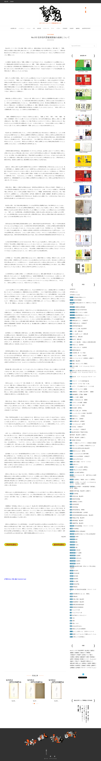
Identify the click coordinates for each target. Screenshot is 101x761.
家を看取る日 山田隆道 (77, 421)
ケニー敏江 (89, 654)
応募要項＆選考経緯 (77, 307)
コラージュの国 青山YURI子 (78, 328)
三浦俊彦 (83, 665)
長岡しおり (78, 663)
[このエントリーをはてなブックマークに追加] (83, 674)
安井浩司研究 (74, 504)
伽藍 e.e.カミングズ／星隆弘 (78, 363)
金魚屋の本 (72, 289)
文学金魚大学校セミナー (78, 297)
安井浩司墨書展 (50, 34)
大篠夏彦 (76, 652)
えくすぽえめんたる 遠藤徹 (78, 400)
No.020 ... (14, 701)
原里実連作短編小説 (76, 326)
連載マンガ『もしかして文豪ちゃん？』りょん (83, 634)
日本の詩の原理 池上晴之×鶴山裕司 (80, 448)
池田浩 (92, 650)
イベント (28, 28)
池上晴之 (87, 650)
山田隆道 (72, 667)
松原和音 (78, 665)
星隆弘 (93, 663)
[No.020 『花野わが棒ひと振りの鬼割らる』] (14, 689)
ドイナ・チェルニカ (90, 659)
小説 (34, 28)
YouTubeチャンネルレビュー (78, 615)
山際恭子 (93, 665)
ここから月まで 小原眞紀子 (78, 429)
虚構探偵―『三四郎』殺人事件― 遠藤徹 (81, 392)
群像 (73, 542)
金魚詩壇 (39, 28)
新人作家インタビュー (78, 318)
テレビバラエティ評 (76, 612)
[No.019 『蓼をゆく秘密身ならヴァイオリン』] (35, 689)
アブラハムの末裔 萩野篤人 (79, 467)
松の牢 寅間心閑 (75, 339)
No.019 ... (35, 701)
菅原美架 (92, 656)
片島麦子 (79, 654)
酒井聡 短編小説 (75, 350)
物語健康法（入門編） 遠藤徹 (78, 394)
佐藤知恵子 (82, 656)
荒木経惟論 (74, 528)
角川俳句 (74, 570)
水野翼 (88, 665)
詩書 (72, 620)
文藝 (73, 547)
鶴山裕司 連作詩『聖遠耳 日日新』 (79, 432)
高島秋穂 (76, 659)
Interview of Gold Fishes (78, 310)
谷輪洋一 (72, 661)
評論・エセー (74, 623)
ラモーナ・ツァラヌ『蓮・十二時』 (80, 383)
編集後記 (78, 28)
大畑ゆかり (82, 652)
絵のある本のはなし (76, 626)
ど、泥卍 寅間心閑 (76, 331)
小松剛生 (72, 656)
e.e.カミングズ (73, 650)
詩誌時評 (72, 28)
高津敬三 (82, 659)
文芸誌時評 (65, 28)
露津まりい (89, 661)
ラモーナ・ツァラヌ (86, 667)
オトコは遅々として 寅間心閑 (79, 334)
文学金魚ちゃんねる (75, 294)
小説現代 (75, 561)
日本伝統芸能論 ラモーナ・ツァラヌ (81, 526)
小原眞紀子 (73, 654)
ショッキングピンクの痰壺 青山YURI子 (81, 413)
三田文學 (75, 550)
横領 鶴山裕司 (75, 361)
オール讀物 (75, 553)
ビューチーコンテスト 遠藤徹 (78, 389)
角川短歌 (74, 576)
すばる (74, 545)
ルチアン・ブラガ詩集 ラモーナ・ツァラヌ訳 (82, 386)
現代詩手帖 (74, 584)
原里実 (89, 663)
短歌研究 (74, 578)
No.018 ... (56, 701)
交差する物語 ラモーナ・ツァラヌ (80, 461)
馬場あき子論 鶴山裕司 (77, 518)
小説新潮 (75, 555)
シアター (58, 28)
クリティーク (46, 28)
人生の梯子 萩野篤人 (77, 472)
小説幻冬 (75, 563)
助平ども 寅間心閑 (76, 336)
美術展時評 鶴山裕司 (77, 602)
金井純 (83, 654)
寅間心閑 (72, 663)
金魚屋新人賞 (13, 28)
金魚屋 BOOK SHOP (86, 28)
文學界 (74, 536)
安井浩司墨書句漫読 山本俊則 (79, 512)
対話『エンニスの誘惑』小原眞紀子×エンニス (82, 445)
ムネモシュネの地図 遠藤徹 (78, 402)
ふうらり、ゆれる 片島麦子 (78, 355)
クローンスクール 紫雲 (77, 405)
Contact (12, 1)
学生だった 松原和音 (76, 345)
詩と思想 (74, 581)
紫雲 (88, 656)
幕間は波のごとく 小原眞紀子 (79, 320)
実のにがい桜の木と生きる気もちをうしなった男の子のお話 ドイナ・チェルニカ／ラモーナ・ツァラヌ (83, 372)
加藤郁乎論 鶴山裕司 (76, 523)
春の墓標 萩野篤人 (76, 408)
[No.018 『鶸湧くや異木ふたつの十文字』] (56, 689)
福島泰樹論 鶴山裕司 (76, 520)
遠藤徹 (71, 652)
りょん (93, 667)
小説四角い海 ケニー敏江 (78, 353)
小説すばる (75, 558)
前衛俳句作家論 (75, 499)
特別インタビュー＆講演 (78, 312)
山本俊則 (78, 667)
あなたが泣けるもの (76, 459)
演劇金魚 (73, 596)
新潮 (73, 539)
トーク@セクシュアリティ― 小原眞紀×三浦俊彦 (83, 443)
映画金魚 (73, 587)
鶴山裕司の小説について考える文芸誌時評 (82, 534)
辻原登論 (74, 493)
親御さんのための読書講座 (78, 629)
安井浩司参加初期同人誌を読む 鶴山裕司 (81, 515)
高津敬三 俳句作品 (75, 440)
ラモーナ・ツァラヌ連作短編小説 (79, 381)
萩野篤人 (84, 663)
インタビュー (21, 28)
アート (52, 28)
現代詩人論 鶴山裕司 (76, 496)
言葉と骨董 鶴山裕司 (77, 599)
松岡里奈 (72, 665)
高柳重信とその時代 (76, 501)
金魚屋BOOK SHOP (46, 752)
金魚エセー (74, 464)
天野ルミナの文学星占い (77, 637)
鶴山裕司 (83, 661)
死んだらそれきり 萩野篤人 (78, 470)
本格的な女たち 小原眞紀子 (78, 323)
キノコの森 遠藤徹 (76, 397)
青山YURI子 (81, 650)
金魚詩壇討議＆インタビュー (79, 315)
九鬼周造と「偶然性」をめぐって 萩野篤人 (84, 479)
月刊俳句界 (74, 573)
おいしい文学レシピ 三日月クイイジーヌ (82, 631)
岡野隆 (88, 652)
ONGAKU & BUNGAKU (76, 607)
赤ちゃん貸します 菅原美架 (78, 410)
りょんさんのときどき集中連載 (79, 453)
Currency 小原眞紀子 (76, 427)
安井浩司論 (74, 507)
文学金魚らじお (74, 292)
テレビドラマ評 (75, 610)
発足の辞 (6, 1)
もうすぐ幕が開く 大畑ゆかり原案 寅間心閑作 (83, 342)
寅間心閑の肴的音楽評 (77, 604)
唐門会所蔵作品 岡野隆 (77, 510)
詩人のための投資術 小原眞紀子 (80, 456)
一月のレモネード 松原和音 (78, 347)
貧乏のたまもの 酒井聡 (77, 451)
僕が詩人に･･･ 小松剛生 (77, 416)
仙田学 (71, 659)
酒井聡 (77, 656)
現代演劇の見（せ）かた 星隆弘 (80, 594)
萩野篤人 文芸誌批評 (77, 531)
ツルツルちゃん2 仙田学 (77, 424)
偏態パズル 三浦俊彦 (76, 418)
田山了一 (78, 661)
